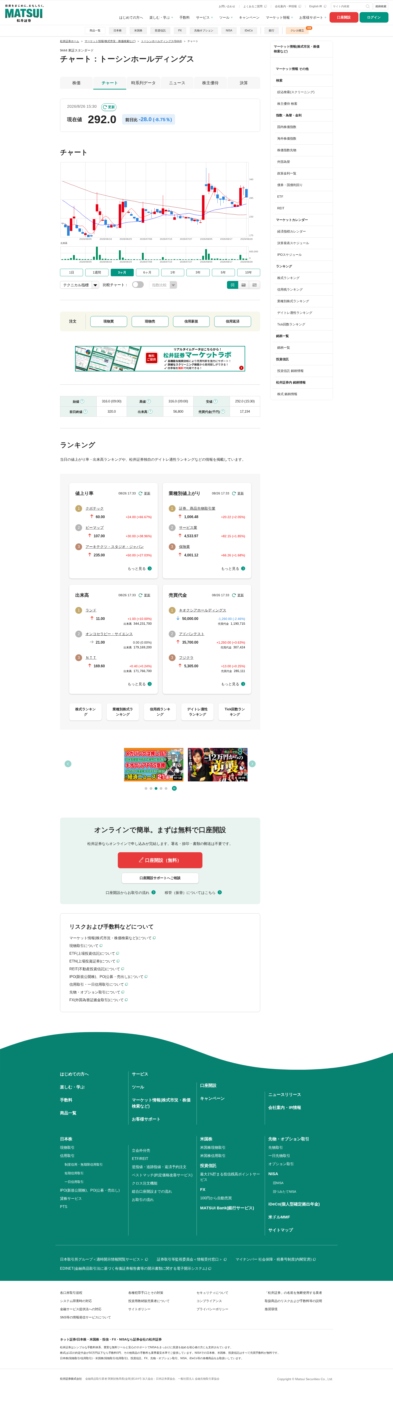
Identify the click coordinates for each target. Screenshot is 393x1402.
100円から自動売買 (216, 1198)
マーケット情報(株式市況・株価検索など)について (110, 938)
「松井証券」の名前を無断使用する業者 (293, 1293)
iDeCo (249, 30)
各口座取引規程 (71, 1293)
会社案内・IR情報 (286, 6)
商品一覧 (95, 30)
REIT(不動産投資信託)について (94, 969)
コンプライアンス (209, 1301)
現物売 (150, 321)
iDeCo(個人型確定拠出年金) (294, 1204)
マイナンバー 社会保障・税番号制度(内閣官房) (274, 1259)
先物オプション (203, 30)
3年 (198, 272)
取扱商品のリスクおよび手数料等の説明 (293, 1301)
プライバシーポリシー (212, 1309)
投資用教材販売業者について (149, 1301)
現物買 (108, 321)
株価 (76, 83)
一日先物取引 (279, 1156)
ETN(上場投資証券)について (92, 961)
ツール (224, 17)
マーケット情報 (278, 17)
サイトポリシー (139, 1309)
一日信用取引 (74, 1182)
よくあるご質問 (253, 6)
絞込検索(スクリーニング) (296, 92)
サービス (203, 17)
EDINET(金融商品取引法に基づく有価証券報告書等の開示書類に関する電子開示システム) (133, 1268)
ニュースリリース (284, 1094)
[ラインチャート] (254, 285)
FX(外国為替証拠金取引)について (96, 1000)
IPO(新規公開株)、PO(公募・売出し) (90, 1190)
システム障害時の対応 (76, 1301)
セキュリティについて (212, 1293)
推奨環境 (271, 1309)
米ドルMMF (279, 1217)
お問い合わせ (227, 6)
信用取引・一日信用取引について (96, 984)
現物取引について (83, 946)
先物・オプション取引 (288, 1139)
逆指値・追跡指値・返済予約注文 (159, 1167)
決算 (244, 83)
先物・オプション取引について (94, 992)
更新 (111, 107)
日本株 (117, 30)
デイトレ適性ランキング (294, 313)
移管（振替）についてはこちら (190, 893)
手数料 (184, 17)
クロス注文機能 (144, 1183)
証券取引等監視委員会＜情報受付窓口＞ (189, 1259)
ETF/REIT (140, 1159)
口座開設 (344, 17)
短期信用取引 (74, 1173)
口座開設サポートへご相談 (160, 878)
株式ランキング (288, 278)
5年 (223, 272)
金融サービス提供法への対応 (80, 1309)
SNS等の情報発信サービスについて (85, 1317)
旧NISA (278, 1183)
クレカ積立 (297, 30)
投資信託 (160, 30)
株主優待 (210, 83)
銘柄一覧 (283, 347)
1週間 (97, 272)
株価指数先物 (286, 150)
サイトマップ (280, 1230)
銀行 (271, 30)
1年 (172, 272)
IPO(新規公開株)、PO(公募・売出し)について (106, 977)
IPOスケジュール (289, 254)
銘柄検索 (380, 6)
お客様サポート (311, 17)
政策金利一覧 (286, 173)
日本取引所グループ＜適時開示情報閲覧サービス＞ (102, 1259)
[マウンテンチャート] (243, 285)
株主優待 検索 (287, 103)
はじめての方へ (131, 17)
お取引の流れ (143, 1200)
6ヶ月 (147, 272)
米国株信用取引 (213, 1156)
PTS (63, 1207)
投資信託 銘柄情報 (290, 371)
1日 (71, 272)
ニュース (177, 83)
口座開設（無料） (163, 860)
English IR (316, 6)
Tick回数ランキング (291, 324)
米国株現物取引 (213, 1147)
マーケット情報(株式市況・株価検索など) (297, 49)
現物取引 (67, 1147)
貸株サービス (71, 1198)
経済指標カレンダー (291, 231)
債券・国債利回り (290, 185)
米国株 (138, 30)
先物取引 (275, 1147)
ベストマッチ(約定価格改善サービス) (162, 1175)
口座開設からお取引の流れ (127, 893)
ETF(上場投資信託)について (92, 953)
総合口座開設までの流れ (152, 1191)
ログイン (374, 17)
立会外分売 (141, 1150)
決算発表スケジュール (293, 243)
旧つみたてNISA (284, 1191)
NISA (229, 30)
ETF (280, 196)
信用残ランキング (290, 289)
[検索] (368, 6)
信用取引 (67, 1156)
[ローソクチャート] (232, 285)
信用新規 (191, 321)
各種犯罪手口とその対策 (145, 1293)
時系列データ (143, 83)
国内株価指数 (286, 127)
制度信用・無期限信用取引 (84, 1164)
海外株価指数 (286, 138)
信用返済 (232, 321)
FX (180, 30)
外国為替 (283, 162)
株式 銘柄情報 (287, 394)
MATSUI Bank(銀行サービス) (227, 1208)
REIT (281, 208)
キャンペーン (249, 17)
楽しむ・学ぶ (159, 17)
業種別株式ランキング (293, 301)
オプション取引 (281, 1164)
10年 (248, 272)
